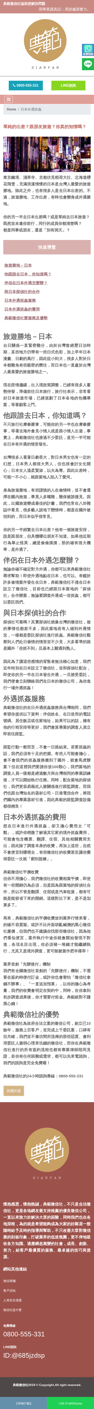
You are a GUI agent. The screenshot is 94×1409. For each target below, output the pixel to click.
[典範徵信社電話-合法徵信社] (88, 51)
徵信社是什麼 (12, 1310)
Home (11, 109)
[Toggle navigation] (8, 99)
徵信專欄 (9, 1281)
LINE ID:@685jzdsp (70, 1403)
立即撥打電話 (23, 1403)
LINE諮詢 (68, 85)
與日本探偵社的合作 (22, 292)
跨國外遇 (14, 1091)
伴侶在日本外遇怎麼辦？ (26, 283)
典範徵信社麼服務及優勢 (26, 318)
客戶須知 (9, 1290)
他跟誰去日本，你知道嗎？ (28, 274)
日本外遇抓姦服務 (20, 300)
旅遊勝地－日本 (18, 265)
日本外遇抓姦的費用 (22, 309)
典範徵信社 (20, 1385)
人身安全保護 (12, 1300)
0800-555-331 (27, 85)
